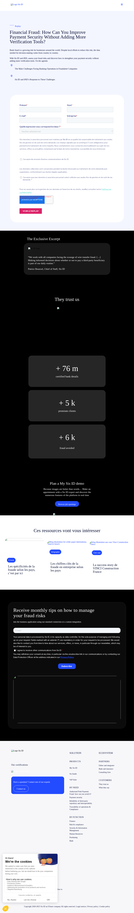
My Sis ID (73, 768)
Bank (71, 841)
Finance (72, 821)
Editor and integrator (106, 765)
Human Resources (76, 834)
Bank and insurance (106, 769)
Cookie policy (105, 906)
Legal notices (81, 906)
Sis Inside (73, 774)
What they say (104, 788)
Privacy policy (92, 906)
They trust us (103, 784)
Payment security (75, 797)
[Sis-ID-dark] (17, 4)
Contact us (21, 789)
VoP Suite (73, 780)
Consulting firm (105, 772)
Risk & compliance (76, 825)
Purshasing (73, 837)
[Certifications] (20, 771)
